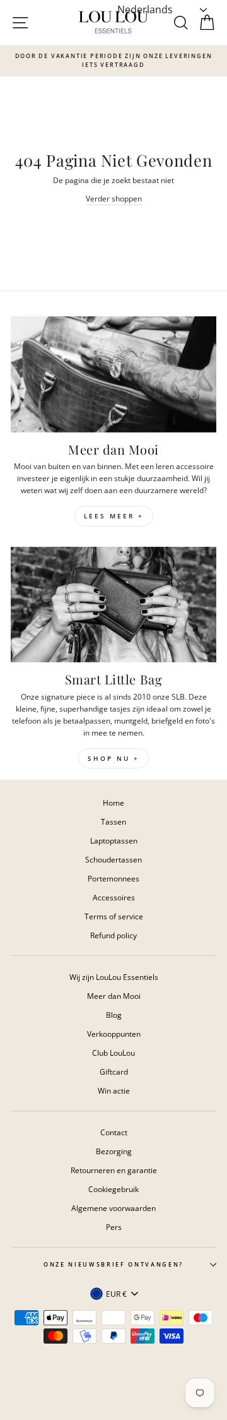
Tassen (113, 821)
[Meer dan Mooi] (113, 374)
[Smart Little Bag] (113, 604)
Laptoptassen (113, 840)
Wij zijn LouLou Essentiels (113, 977)
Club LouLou (113, 1052)
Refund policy (113, 935)
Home (113, 802)
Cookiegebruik (113, 1189)
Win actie (114, 1090)
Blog (114, 1015)
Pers (114, 1227)
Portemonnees (113, 878)
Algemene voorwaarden (113, 1208)
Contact (113, 1132)
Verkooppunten (114, 1034)
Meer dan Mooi (114, 996)
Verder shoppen (114, 198)
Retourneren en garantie (114, 1170)
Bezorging (114, 1151)
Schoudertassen (113, 859)
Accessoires (114, 897)
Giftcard (114, 1071)
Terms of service (113, 916)
